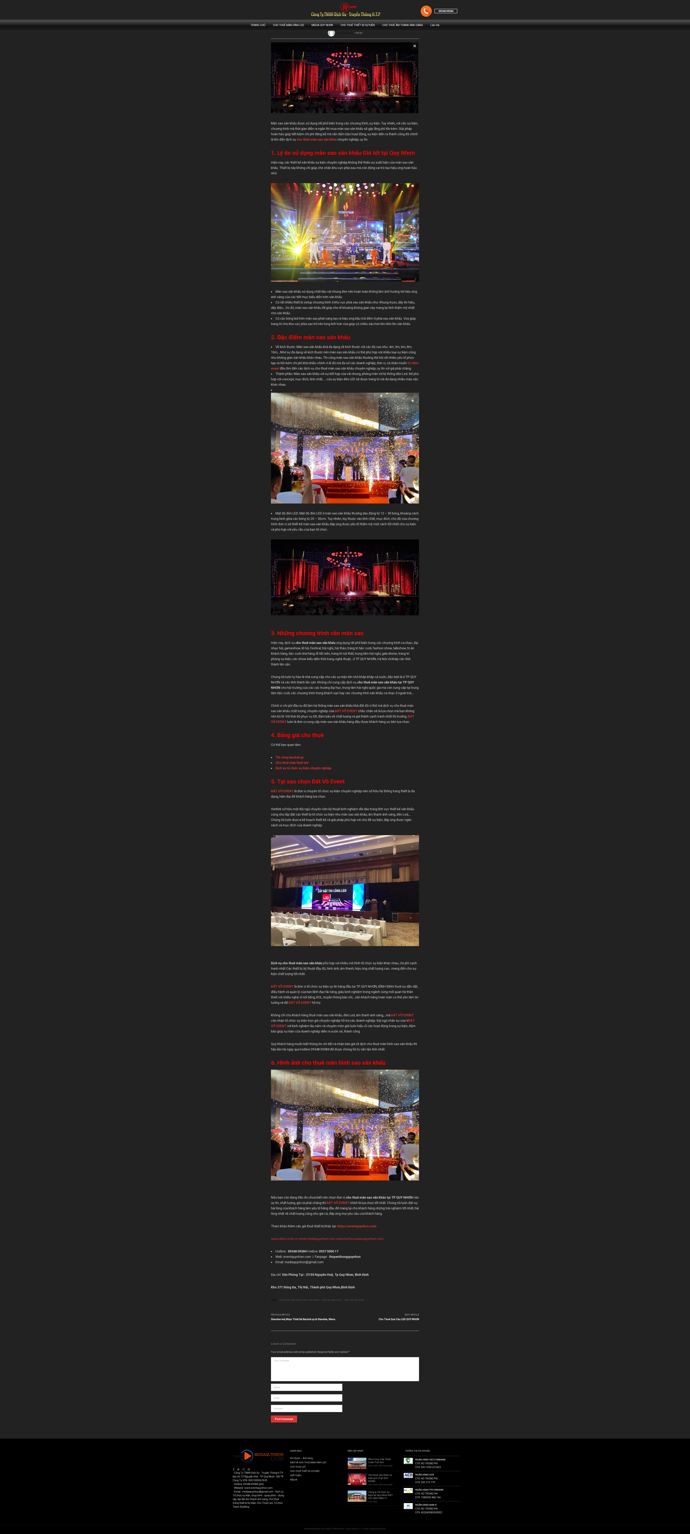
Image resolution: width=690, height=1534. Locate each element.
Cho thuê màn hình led (291, 763)
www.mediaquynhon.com (317, 1239)
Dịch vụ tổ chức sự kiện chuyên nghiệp (303, 768)
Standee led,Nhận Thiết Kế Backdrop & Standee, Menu (303, 1319)
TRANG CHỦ (258, 25)
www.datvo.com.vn (284, 1239)
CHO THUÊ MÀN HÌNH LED (288, 25)
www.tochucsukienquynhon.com (359, 1239)
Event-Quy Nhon (345, 33)
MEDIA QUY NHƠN (322, 25)
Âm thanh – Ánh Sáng (301, 1458)
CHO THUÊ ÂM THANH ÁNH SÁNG (402, 25)
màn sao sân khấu (354, 1299)
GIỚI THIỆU (295, 1475)
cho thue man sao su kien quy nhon (299, 1299)
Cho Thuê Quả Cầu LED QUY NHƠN (399, 1319)
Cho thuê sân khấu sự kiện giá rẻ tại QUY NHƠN (380, 1478)
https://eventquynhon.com (356, 1226)
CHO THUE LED (298, 1466)
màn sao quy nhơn (331, 1299)
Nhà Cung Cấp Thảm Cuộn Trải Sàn (379, 1461)
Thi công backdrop (289, 757)
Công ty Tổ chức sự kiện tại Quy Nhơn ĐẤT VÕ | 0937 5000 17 (380, 1495)
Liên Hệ (435, 25)
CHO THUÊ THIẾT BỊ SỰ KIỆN (358, 25)
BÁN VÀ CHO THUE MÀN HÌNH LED (308, 1462)
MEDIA (293, 1479)
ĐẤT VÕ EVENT (346, 711)
